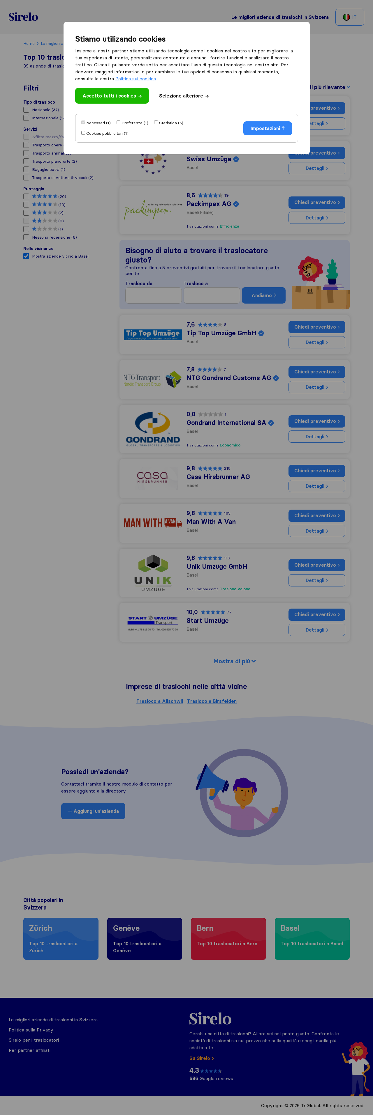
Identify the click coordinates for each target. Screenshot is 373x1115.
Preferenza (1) (135, 122)
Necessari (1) (98, 122)
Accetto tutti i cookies (109, 96)
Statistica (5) (171, 122)
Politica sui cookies (135, 78)
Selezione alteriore (181, 96)
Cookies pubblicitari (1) (107, 133)
